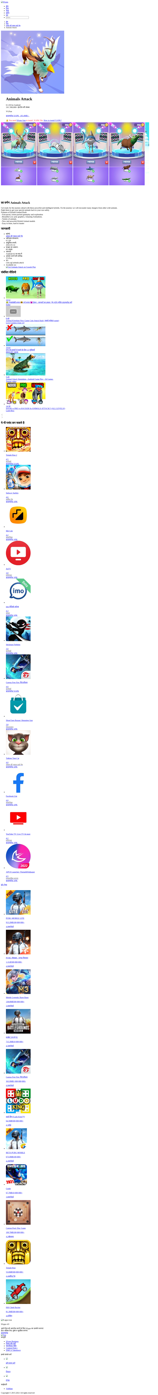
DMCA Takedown (13, 1350)
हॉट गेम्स (4, 885)
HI (7, 15)
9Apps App (21, 120)
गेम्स (7, 11)
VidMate (9, 1389)
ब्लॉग (7, 13)
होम (7, 6)
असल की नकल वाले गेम (13, 26)
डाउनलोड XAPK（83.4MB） (18, 116)
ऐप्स (7, 8)
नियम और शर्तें (11, 1344)
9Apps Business (12, 1341)
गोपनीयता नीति (11, 1346)
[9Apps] (4, 2)
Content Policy (12, 1348)
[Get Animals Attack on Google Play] (21, 267)
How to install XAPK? (53, 120)
